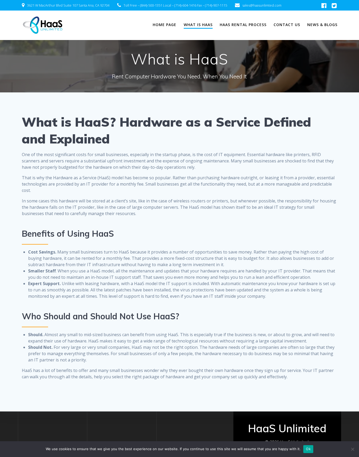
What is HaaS (198, 24)
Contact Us (287, 24)
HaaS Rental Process (243, 24)
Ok (308, 449)
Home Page (164, 24)
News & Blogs (322, 24)
